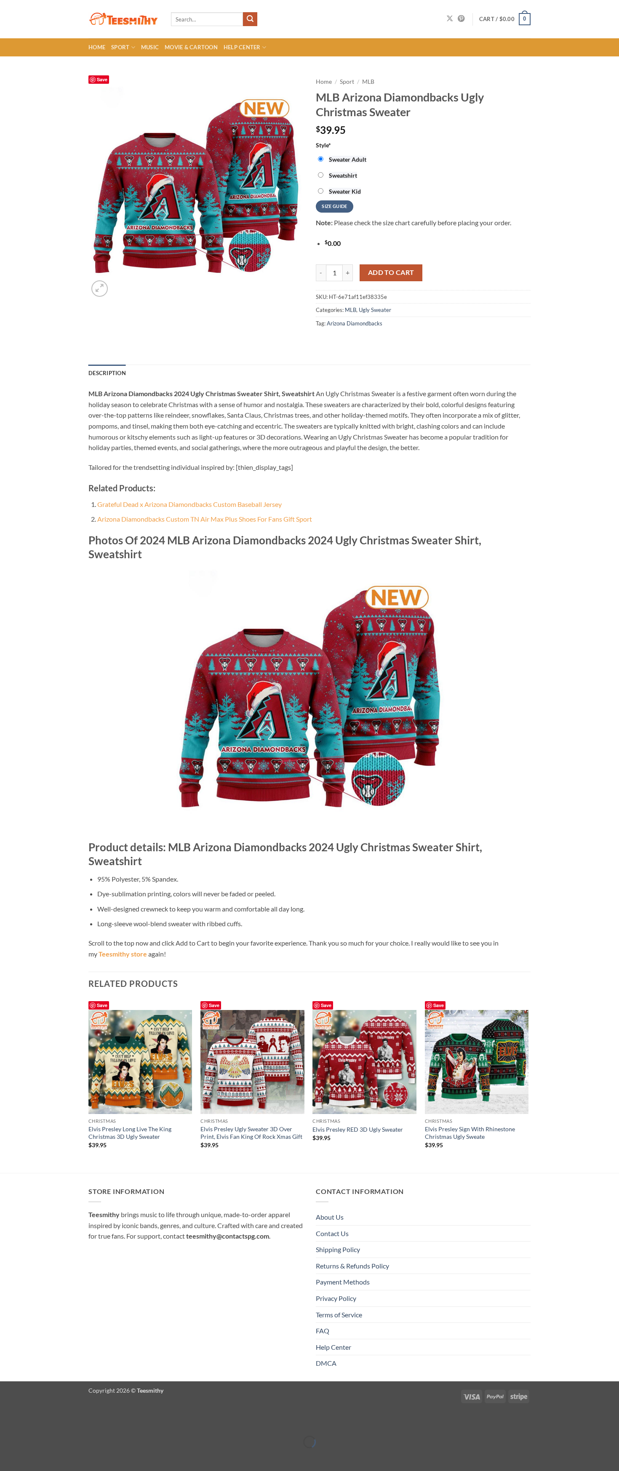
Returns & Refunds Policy (352, 1266)
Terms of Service (339, 1315)
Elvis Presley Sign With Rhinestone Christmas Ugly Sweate (470, 1133)
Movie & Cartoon (191, 47)
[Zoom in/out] (8, 1420)
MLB (368, 81)
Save (102, 79)
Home (96, 47)
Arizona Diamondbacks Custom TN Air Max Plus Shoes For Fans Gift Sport (204, 519)
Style (323, 145)
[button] (505, 19)
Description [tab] (107, 373)
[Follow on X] (449, 19)
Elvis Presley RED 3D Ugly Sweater (357, 1129)
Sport (120, 47)
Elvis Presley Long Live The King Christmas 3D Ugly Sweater (129, 1133)
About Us (330, 1217)
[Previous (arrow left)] (8, 1456)
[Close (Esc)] (81, 1420)
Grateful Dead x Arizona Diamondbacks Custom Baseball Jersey (189, 504)
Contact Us (332, 1233)
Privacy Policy (336, 1298)
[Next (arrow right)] (32, 1456)
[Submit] (250, 19)
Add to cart (391, 272)
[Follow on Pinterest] (461, 19)
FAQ (322, 1331)
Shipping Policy (338, 1249)
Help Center (242, 47)
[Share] (56, 1420)
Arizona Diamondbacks (354, 323)
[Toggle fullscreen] (32, 1420)
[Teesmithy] (123, 19)
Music (150, 47)
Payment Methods (343, 1282)
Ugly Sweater (375, 309)
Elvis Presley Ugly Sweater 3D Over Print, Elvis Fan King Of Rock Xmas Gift (251, 1133)
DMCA (326, 1363)
